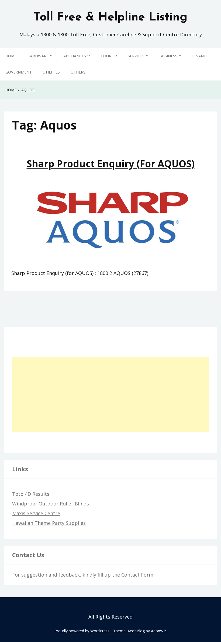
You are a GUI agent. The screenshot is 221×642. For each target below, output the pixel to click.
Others (78, 72)
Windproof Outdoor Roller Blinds (50, 503)
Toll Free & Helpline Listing (110, 17)
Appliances (74, 55)
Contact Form (137, 574)
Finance (200, 55)
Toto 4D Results (30, 494)
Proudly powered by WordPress (81, 630)
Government (18, 72)
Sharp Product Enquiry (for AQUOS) (111, 163)
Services (136, 55)
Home (11, 55)
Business (168, 55)
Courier (109, 55)
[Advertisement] (110, 394)
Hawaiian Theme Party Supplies (49, 523)
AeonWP (158, 630)
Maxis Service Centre (36, 513)
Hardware (38, 55)
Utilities (51, 72)
